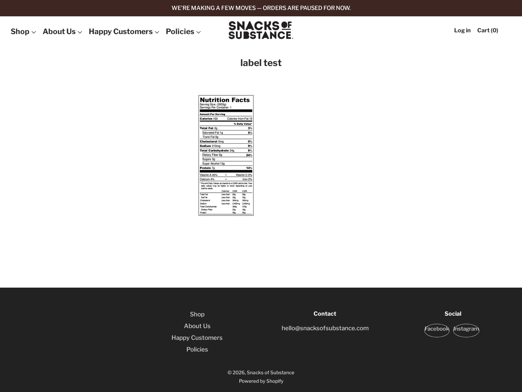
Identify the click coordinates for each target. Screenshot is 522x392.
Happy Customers (121, 31)
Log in (462, 30)
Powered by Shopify (261, 381)
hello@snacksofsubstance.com (325, 328)
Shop (20, 31)
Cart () (487, 30)
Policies (180, 31)
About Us (59, 31)
